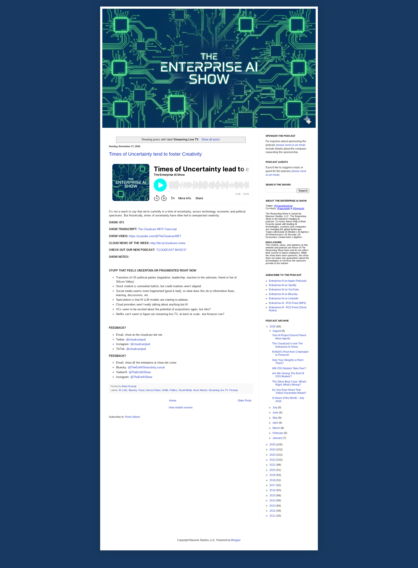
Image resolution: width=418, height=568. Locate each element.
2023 (273, 454)
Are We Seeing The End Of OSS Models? (288, 375)
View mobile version (181, 407)
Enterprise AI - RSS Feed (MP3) (287, 303)
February (278, 433)
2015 (273, 495)
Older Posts (244, 400)
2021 (273, 464)
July (275, 407)
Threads (233, 390)
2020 (273, 470)
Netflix (165, 390)
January (278, 438)
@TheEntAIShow (140, 372)
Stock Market (200, 390)
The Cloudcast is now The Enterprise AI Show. (287, 345)
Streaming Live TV (218, 390)
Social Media (185, 390)
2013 (273, 505)
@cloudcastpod (136, 339)
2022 (273, 459)
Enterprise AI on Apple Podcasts (288, 280)
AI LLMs (123, 390)
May (275, 417)
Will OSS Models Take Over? (289, 368)
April (276, 422)
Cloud (141, 390)
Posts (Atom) (132, 416)
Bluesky (133, 390)
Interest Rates (153, 390)
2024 (273, 449)
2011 (273, 515)
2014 (273, 500)
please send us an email (290, 145)
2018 (273, 480)
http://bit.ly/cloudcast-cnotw (167, 243)
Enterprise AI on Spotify (282, 285)
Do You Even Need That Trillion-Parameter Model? (289, 391)
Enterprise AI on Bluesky (283, 294)
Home (172, 400)
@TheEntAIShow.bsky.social (146, 367)
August (277, 330)
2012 (273, 510)
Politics (173, 390)
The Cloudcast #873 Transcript (157, 229)
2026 (273, 326)
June (276, 412)
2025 (273, 444)
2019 (273, 475)
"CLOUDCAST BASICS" (171, 249)
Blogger (235, 540)
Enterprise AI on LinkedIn (283, 298)
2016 (273, 490)
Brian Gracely (129, 386)
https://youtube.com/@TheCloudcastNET (155, 236)
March (277, 428)
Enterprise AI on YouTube (284, 289)
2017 (273, 485)
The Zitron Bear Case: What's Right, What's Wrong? (289, 383)
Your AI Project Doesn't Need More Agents (289, 337)
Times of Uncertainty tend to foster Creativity (155, 154)
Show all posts (210, 139)
